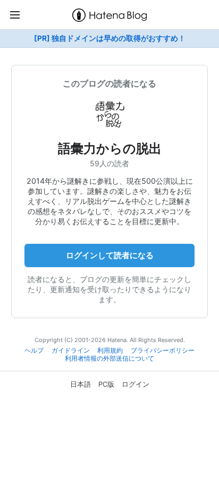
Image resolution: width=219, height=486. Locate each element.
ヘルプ (34, 350)
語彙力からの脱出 (110, 148)
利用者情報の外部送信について (109, 358)
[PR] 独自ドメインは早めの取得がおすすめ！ (110, 38)
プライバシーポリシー (163, 350)
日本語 (80, 384)
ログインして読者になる (110, 255)
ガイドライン (71, 350)
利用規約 (110, 350)
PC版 (106, 384)
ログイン (135, 384)
